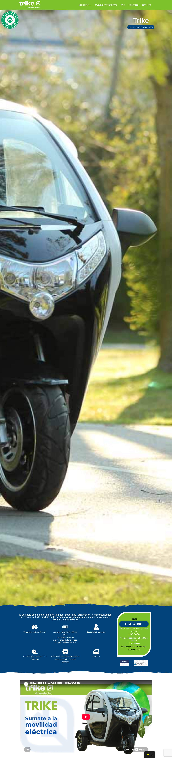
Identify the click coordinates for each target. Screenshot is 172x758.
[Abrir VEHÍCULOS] (90, 5)
